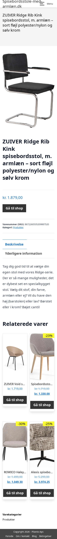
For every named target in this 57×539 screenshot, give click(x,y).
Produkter (18, 227)
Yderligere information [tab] (23, 253)
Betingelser (45, 536)
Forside (9, 536)
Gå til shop (14, 208)
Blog (34, 536)
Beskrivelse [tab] (14, 244)
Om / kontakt (22, 536)
